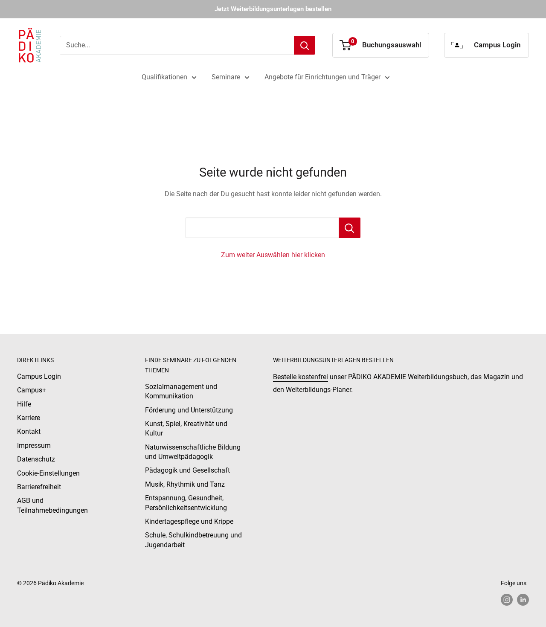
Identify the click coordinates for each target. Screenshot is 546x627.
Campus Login (39, 376)
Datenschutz (36, 459)
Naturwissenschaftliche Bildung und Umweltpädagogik (193, 452)
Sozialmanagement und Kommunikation (181, 391)
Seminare (226, 77)
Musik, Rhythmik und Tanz (185, 484)
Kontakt (29, 431)
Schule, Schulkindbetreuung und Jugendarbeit (193, 540)
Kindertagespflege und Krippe (189, 521)
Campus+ (31, 390)
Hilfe (24, 404)
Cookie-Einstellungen (48, 473)
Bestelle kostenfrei (300, 377)
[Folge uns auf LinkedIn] (523, 600)
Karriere (28, 418)
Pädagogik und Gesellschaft (187, 470)
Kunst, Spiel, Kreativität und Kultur (186, 428)
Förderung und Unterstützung (189, 410)
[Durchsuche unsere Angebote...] (349, 228)
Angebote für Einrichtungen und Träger (322, 77)
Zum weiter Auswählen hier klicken (273, 255)
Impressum (34, 445)
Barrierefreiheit (39, 487)
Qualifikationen (164, 77)
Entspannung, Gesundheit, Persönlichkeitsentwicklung (186, 502)
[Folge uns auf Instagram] (507, 600)
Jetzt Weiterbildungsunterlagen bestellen (273, 9)
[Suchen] (304, 45)
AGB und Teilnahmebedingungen (52, 505)
